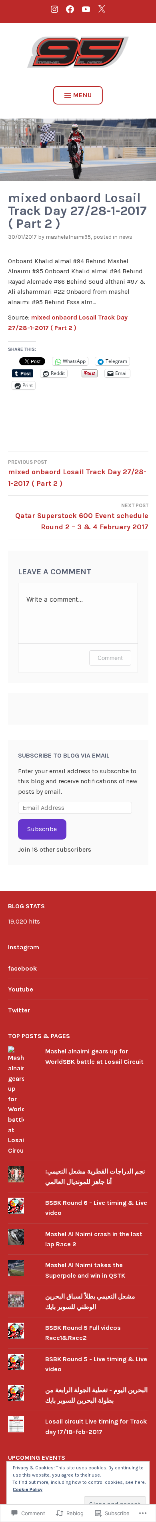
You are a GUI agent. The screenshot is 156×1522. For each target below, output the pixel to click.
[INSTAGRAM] (54, 9)
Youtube (20, 989)
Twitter (19, 1010)
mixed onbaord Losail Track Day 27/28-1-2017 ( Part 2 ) (77, 473)
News (125, 237)
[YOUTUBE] (86, 9)
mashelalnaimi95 (68, 237)
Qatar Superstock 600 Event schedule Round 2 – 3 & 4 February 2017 (81, 516)
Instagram (23, 947)
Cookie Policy (27, 1489)
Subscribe (42, 829)
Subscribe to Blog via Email (64, 755)
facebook (22, 968)
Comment (110, 657)
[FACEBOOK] (70, 9)
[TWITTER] (101, 9)
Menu (82, 95)
